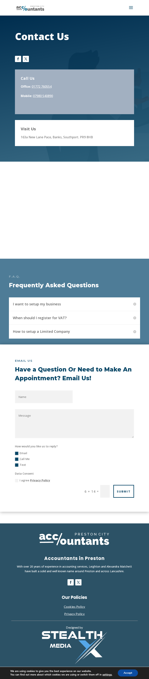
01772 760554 (42, 86)
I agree (35, 480)
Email (23, 453)
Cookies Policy (74, 606)
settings (107, 674)
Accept (128, 673)
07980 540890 (43, 96)
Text (23, 465)
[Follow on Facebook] (18, 59)
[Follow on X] (26, 59)
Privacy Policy (40, 480)
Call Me (25, 459)
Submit (124, 491)
